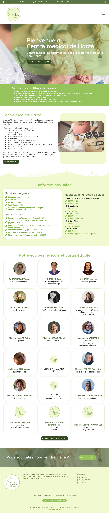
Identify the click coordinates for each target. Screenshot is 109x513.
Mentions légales (54, 509)
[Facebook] (105, 2)
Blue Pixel (76, 508)
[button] (104, 13)
